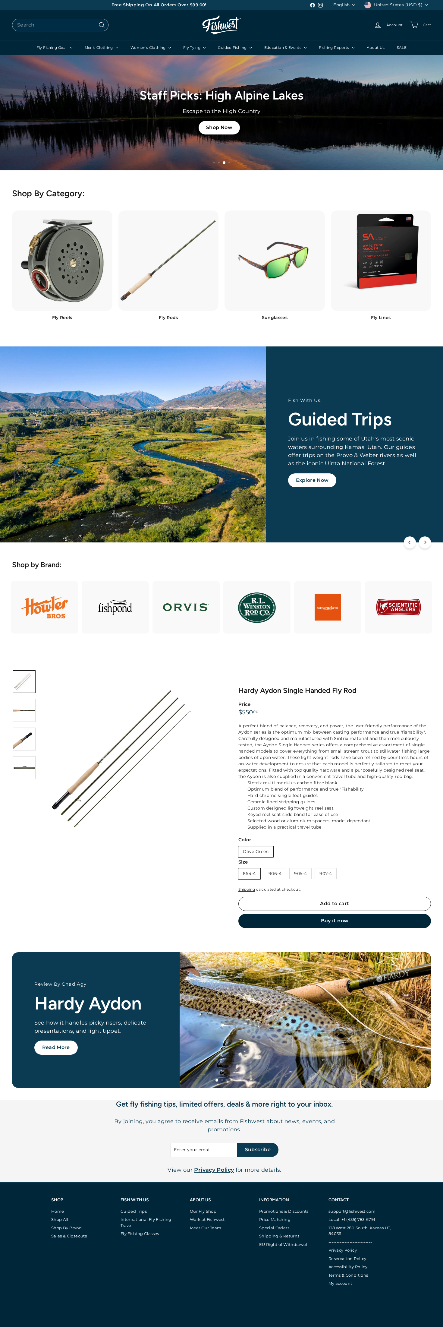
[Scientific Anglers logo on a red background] (398, 607)
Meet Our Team (206, 1227)
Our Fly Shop (203, 1211)
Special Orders (274, 1227)
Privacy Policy (342, 1250)
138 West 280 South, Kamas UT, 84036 (359, 1230)
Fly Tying (192, 47)
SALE (402, 47)
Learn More (310, 482)
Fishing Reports (334, 47)
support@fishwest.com (351, 1211)
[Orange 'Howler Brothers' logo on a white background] (44, 607)
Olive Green (256, 851)
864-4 (249, 873)
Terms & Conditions (348, 1275)
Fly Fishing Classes (140, 1233)
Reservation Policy (347, 1258)
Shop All (59, 1219)
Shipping (246, 889)
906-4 (275, 873)
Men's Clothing (99, 47)
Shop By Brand (66, 1227)
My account (340, 1283)
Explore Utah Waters (69, 1052)
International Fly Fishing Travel (146, 1222)
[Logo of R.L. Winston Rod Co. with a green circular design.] (257, 607)
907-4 (325, 873)
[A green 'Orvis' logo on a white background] (186, 607)
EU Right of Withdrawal (283, 1244)
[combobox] (60, 25)
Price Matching (275, 1219)
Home (57, 1211)
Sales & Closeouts (69, 1236)
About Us (376, 47)
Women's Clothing (148, 47)
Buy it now (335, 921)
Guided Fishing (232, 47)
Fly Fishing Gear (52, 47)
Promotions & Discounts (284, 1211)
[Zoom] (129, 758)
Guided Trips (134, 1211)
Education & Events (283, 47)
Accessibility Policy (347, 1266)
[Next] (425, 542)
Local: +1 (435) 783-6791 (351, 1219)
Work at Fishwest (207, 1219)
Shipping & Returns (279, 1236)
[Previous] (410, 542)
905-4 (300, 873)
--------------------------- (350, 1242)
